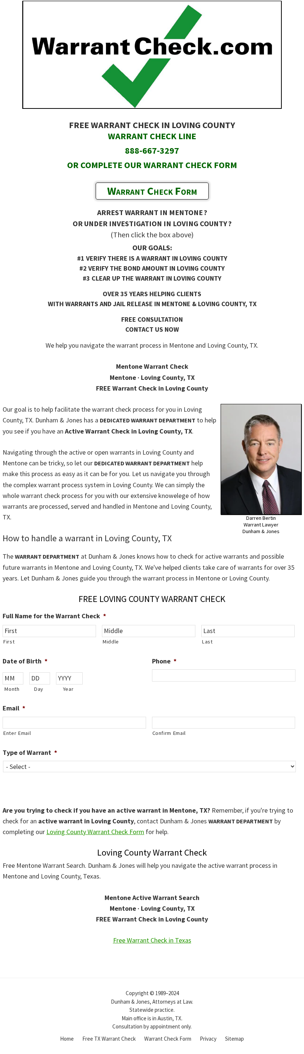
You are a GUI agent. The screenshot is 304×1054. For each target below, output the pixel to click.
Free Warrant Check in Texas (152, 940)
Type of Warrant (30, 752)
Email (14, 708)
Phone (164, 661)
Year (68, 689)
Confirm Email (169, 733)
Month (11, 689)
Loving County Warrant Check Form (95, 831)
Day (38, 689)
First (8, 641)
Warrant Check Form (152, 191)
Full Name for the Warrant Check (54, 616)
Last (207, 641)
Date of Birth (25, 661)
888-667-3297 (152, 150)
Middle (110, 641)
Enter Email (17, 733)
